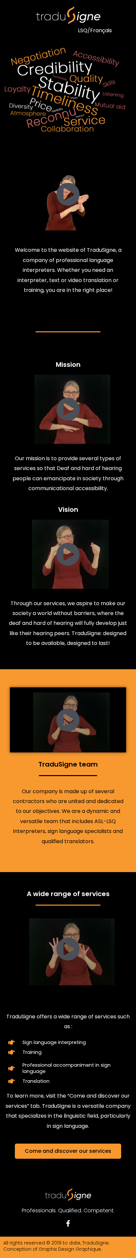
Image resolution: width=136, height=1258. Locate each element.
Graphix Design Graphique (70, 1249)
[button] (37, 30)
